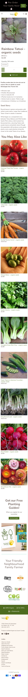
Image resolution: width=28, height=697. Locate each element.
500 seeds (4, 64)
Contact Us (4, 656)
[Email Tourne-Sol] (2, 634)
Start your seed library (7, 650)
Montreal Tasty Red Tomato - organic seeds (12, 169)
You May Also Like (14, 137)
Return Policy (4, 657)
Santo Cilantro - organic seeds (10, 310)
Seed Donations (5, 652)
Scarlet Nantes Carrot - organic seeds (12, 240)
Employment (4, 659)
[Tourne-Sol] (14, 14)
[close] (26, 5)
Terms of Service (5, 666)
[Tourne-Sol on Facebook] (4, 634)
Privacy (3, 664)
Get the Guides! (14, 518)
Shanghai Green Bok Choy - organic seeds (14, 345)
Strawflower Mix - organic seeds (11, 487)
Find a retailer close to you (8, 647)
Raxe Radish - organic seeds (9, 452)
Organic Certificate (6, 663)
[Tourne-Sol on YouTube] (8, 634)
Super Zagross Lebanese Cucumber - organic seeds (12, 381)
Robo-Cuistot (4, 654)
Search (3, 661)
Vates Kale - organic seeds (9, 205)
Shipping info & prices (7, 645)
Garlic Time (23, 5)
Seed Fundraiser (5, 649)
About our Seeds (5, 642)
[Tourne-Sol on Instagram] (6, 634)
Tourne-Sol (16, 672)
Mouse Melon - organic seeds (10, 275)
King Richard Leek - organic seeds (11, 417)
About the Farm (5, 644)
